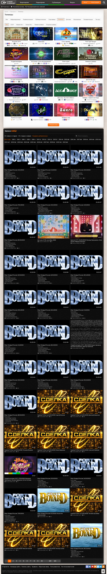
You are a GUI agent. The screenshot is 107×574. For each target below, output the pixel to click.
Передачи (13, 11)
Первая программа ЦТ (89, 43)
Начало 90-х (19, 24)
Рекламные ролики (18, 7)
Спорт (26, 43)
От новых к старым (11, 136)
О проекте (5, 566)
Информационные (15, 19)
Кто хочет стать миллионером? (41, 61)
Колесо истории (16, 117)
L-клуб (41, 117)
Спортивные (52, 19)
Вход (85, 2)
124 (55, 561)
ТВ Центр (66, 45)
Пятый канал (44, 99)
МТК (75, 43)
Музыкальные (77, 19)
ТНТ (48, 63)
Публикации (56, 2)
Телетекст (6, 7)
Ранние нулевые (39, 24)
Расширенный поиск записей (36, 7)
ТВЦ (76, 81)
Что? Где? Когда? (90, 41)
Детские (68, 19)
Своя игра (41, 41)
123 (50, 561)
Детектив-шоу (90, 79)
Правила (35, 566)
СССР (12, 24)
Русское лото (16, 41)
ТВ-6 (48, 43)
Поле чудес (66, 61)
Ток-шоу (97, 19)
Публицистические (41, 19)
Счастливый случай (66, 79)
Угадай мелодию (16, 61)
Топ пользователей (67, 566)
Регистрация (95, 2)
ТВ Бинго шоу (66, 117)
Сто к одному (66, 41)
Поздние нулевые (51, 24)
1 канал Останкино (92, 99)
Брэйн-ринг (16, 98)
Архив (6, 11)
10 (42, 561)
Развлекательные (28, 19)
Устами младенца (16, 79)
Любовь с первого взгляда (90, 98)
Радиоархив (40, 2)
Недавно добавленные (40, 136)
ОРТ (99, 43)
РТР (11, 43)
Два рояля (90, 117)
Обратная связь (44, 566)
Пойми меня (41, 79)
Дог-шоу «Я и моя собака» (65, 98)
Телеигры (60, 19)
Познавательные (88, 19)
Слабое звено (41, 98)
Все (7, 19)
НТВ (17, 43)
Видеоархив (24, 2)
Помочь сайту (26, 566)
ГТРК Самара (13, 45)
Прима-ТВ (23, 45)
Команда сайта (15, 566)
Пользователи (55, 566)
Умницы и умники (90, 61)
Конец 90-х (29, 24)
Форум (72, 2)
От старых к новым (24, 136)
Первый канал (69, 99)
